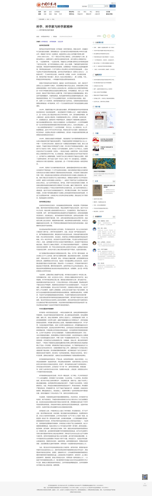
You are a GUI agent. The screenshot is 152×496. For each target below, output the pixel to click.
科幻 (85, 11)
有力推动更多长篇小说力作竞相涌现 (102, 82)
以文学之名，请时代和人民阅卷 (101, 101)
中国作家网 (41, 19)
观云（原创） (104, 228)
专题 (55, 14)
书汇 (91, 11)
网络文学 (88, 14)
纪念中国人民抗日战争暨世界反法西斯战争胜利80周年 (107, 140)
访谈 (45, 14)
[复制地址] (113, 36)
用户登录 (84, 6)
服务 (45, 11)
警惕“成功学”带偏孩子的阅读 (101, 95)
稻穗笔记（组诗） (105, 221)
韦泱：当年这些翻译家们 (100, 205)
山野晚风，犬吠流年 (106, 242)
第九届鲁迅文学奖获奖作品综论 (101, 53)
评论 (53, 19)
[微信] (104, 36)
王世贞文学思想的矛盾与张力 (101, 208)
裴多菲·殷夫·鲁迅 (98, 199)
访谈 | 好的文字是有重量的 (100, 92)
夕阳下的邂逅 (104, 249)
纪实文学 (60, 41)
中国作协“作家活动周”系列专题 (107, 147)
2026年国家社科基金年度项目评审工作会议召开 (105, 79)
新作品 (98, 11)
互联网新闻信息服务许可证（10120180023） (93, 485)
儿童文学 (97, 14)
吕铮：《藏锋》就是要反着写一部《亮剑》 (104, 47)
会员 (50, 11)
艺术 (60, 14)
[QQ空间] (109, 36)
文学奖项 (57, 11)
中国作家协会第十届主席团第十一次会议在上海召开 (105, 57)
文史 (79, 11)
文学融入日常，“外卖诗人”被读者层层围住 (104, 98)
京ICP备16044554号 (62, 485)
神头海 (102, 263)
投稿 (50, 14)
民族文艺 (80, 14)
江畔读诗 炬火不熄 (98, 86)
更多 (114, 133)
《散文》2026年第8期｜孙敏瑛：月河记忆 (104, 69)
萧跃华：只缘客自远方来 (100, 202)
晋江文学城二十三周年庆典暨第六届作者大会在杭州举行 (105, 63)
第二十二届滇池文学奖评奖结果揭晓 (102, 66)
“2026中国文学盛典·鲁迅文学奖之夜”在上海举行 (105, 50)
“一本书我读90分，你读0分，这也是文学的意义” (105, 60)
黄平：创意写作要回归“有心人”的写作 (103, 89)
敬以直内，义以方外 (99, 211)
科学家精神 (53, 41)
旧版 (113, 3)
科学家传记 (44, 41)
